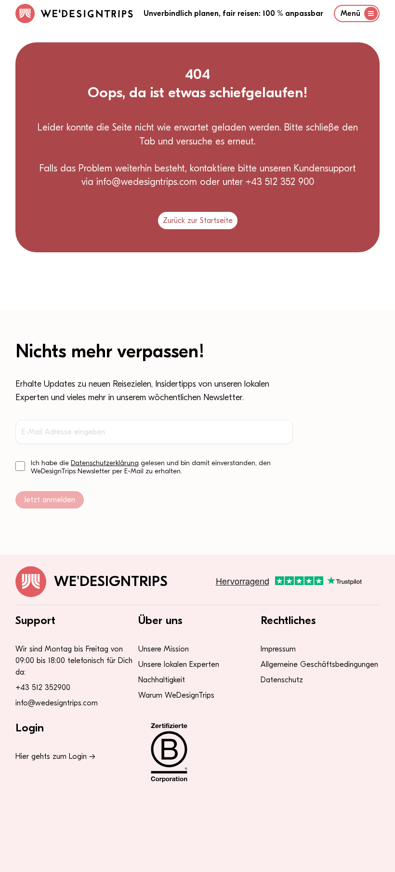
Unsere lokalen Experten (178, 664)
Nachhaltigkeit (161, 680)
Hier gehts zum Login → (55, 756)
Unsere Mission (163, 649)
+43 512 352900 (42, 687)
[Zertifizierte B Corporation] (197, 752)
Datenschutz (282, 680)
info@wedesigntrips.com (56, 703)
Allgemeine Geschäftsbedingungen (319, 664)
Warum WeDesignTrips (176, 695)
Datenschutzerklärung (105, 463)
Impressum (278, 649)
